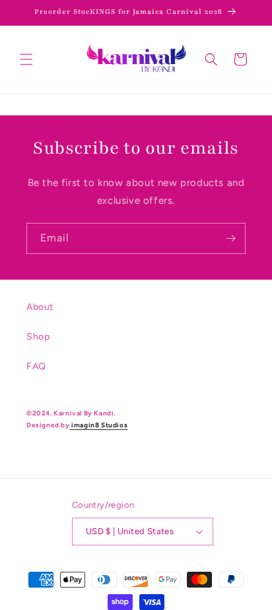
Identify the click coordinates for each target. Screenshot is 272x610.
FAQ (36, 366)
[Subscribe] (230, 238)
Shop (38, 336)
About (39, 307)
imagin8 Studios (99, 425)
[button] (26, 59)
